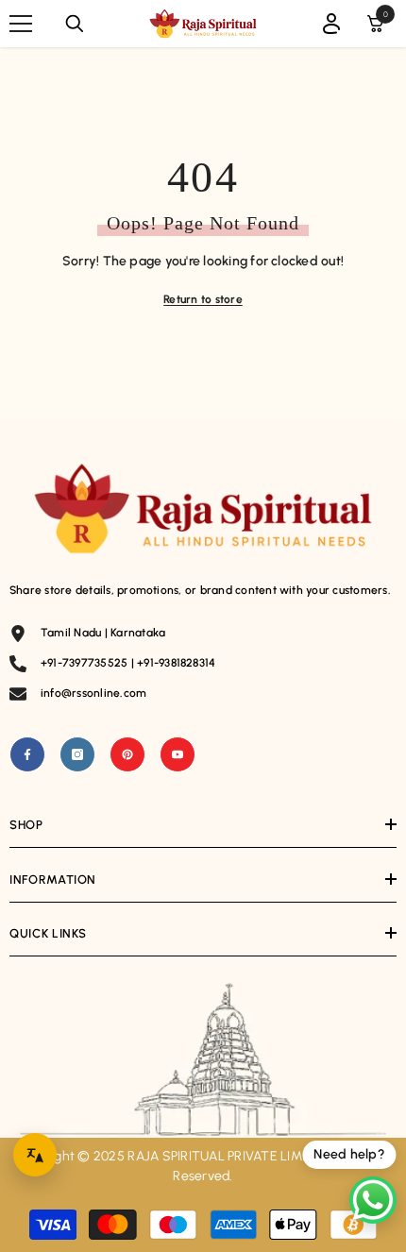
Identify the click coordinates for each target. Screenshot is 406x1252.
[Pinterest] (127, 754)
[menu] (20, 23)
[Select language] (35, 1154)
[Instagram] (77, 754)
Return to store (203, 299)
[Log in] (331, 23)
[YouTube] (177, 754)
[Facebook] (27, 754)
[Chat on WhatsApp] (373, 1200)
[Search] (74, 23)
